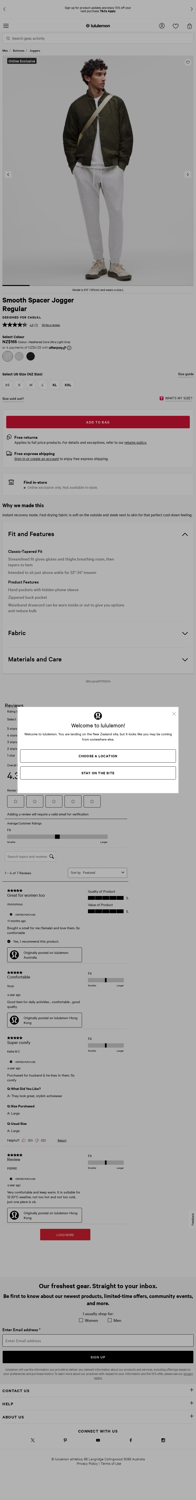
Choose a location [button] (98, 755)
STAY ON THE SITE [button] (98, 772)
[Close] (176, 712)
